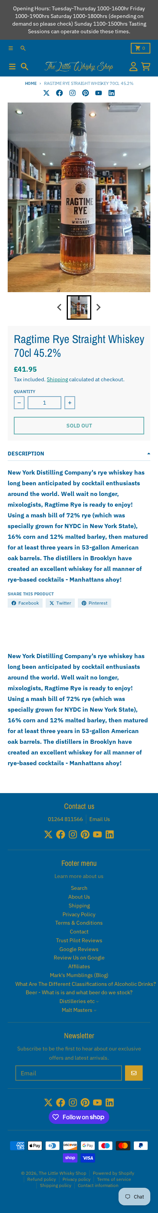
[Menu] (12, 66)
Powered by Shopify (113, 1173)
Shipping (57, 379)
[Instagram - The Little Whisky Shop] (72, 93)
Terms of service (114, 1179)
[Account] (133, 66)
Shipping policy (55, 1185)
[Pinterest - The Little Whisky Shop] (86, 93)
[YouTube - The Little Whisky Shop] (99, 93)
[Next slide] (98, 307)
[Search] (24, 66)
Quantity (24, 391)
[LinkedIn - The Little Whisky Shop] (112, 93)
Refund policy (41, 1179)
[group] (79, 307)
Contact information (98, 1185)
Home (31, 83)
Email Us (99, 819)
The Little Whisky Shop (62, 1173)
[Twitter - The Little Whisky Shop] (46, 93)
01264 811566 (65, 819)
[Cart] (145, 66)
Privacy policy (77, 1179)
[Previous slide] (59, 307)
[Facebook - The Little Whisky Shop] (59, 93)
